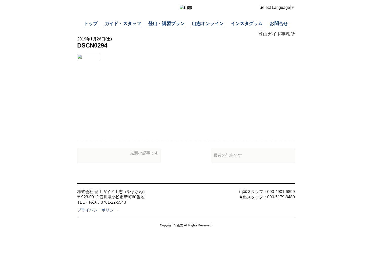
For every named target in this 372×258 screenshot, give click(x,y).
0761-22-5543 (113, 202)
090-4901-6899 (281, 192)
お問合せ (279, 23)
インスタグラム (247, 23)
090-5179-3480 (281, 197)
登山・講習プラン (166, 23)
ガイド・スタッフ (123, 23)
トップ (91, 23)
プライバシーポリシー (97, 210)
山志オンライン (208, 23)
